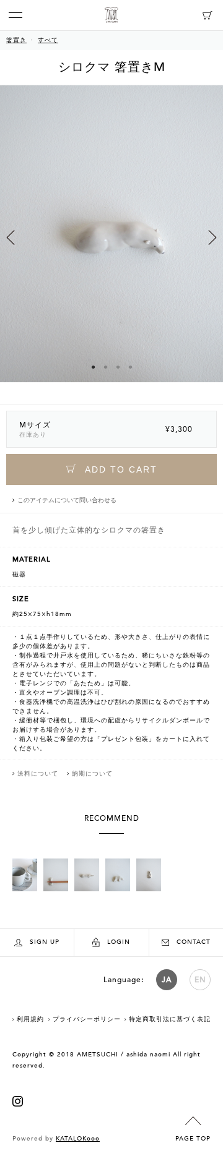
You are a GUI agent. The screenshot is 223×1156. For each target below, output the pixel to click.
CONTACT (194, 942)
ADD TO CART (119, 469)
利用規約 (30, 1019)
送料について (37, 773)
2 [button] (105, 367)
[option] (111, 244)
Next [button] (212, 237)
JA (167, 979)
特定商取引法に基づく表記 (170, 1019)
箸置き (16, 40)
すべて (48, 40)
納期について (92, 773)
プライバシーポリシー (87, 1019)
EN (200, 979)
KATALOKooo (78, 1138)
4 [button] (130, 367)
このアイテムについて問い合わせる (66, 500)
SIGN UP (44, 942)
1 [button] (93, 367)
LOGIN (118, 942)
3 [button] (118, 367)
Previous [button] (10, 237)
